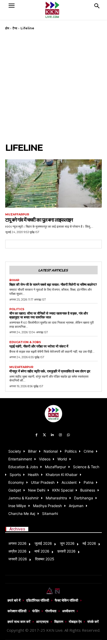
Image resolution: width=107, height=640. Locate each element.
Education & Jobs (25, 342)
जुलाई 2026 (43, 543)
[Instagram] (60, 435)
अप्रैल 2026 (17, 551)
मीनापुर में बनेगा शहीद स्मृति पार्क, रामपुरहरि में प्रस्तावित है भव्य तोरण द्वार (49, 371)
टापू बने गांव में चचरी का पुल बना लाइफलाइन (38, 220)
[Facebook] (36, 435)
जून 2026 (67, 543)
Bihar (14, 280)
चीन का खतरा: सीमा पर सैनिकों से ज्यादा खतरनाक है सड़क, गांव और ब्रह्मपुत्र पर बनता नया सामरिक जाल (48, 315)
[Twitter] (44, 435)
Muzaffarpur (17, 214)
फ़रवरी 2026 (66, 551)
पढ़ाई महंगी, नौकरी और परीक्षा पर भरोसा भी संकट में (38, 346)
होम (7, 28)
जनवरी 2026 (17, 559)
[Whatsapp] (68, 435)
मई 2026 (89, 543)
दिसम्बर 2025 (44, 559)
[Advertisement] (53, 86)
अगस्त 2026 (17, 543)
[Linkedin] (52, 435)
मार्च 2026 (42, 551)
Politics (16, 309)
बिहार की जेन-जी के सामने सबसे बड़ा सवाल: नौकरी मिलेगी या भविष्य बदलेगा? (53, 284)
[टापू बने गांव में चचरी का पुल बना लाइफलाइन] (53, 183)
